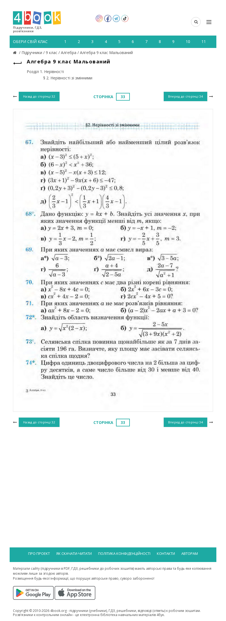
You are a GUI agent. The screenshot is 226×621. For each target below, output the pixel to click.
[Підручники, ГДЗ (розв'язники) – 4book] (15, 52)
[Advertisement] (113, 473)
